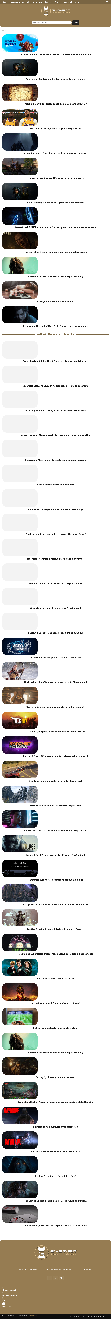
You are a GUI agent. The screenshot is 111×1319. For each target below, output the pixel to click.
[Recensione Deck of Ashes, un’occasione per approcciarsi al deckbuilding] (55, 1090)
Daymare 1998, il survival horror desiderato (55, 1126)
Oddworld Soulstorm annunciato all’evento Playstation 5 (55, 707)
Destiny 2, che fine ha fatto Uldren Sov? (55, 1176)
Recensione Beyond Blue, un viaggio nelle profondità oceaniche (55, 386)
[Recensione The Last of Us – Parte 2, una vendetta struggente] (55, 314)
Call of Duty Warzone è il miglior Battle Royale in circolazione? (55, 410)
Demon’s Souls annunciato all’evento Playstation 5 (55, 805)
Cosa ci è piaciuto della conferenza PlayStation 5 (55, 608)
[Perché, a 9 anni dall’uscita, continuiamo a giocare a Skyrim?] (55, 92)
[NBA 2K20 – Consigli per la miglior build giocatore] (55, 117)
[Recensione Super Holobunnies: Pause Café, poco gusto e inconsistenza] (55, 942)
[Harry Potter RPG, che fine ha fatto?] (55, 967)
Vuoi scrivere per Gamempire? (60, 1269)
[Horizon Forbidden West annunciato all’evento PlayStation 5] (55, 671)
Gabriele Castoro (33, 1316)
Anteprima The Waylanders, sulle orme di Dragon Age (55, 509)
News (4, 2)
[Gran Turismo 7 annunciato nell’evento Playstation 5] (55, 769)
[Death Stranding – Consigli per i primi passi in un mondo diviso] (55, 191)
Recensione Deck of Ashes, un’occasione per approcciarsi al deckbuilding (55, 1102)
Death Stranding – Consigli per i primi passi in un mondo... (55, 202)
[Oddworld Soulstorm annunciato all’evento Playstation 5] (55, 695)
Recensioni (15, 2)
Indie (77, 2)
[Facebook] (99, 1)
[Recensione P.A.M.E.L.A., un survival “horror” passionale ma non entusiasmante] (55, 216)
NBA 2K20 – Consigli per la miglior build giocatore (55, 128)
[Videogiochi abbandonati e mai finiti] (55, 290)
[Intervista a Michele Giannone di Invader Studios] (55, 1140)
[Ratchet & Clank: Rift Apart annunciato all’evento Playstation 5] (55, 745)
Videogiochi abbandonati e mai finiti (55, 301)
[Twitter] (107, 1)
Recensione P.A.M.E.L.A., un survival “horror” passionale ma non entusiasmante (55, 227)
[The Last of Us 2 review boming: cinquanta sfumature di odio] (55, 240)
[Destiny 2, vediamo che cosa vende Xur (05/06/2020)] (55, 1041)
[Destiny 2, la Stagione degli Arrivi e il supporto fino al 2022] (55, 917)
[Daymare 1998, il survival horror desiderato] (55, 1115)
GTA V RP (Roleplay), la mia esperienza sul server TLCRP (55, 731)
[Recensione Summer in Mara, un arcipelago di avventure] (55, 547)
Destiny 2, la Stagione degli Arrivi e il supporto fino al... (55, 929)
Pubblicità (88, 1269)
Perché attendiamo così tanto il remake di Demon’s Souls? (55, 534)
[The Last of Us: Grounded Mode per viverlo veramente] (55, 166)
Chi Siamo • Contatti (27, 1269)
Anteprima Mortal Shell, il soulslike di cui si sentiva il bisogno (55, 153)
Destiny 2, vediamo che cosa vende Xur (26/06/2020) (55, 276)
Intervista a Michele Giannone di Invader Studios (55, 1151)
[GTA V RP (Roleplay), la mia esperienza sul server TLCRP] (55, 720)
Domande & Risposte (43, 2)
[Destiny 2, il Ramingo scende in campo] (55, 1066)
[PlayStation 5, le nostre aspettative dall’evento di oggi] (55, 868)
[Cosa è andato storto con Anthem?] (55, 473)
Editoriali (68, 2)
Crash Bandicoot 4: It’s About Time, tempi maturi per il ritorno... (55, 361)
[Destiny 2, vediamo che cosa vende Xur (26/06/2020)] (55, 265)
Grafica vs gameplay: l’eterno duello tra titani (55, 1028)
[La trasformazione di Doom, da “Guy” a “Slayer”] (55, 992)
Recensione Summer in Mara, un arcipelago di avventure (55, 558)
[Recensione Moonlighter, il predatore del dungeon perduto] (55, 448)
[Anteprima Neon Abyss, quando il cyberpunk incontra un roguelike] (55, 424)
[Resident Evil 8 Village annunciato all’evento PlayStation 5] (55, 843)
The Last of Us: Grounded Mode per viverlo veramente (55, 178)
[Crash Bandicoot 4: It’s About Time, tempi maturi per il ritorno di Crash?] (55, 350)
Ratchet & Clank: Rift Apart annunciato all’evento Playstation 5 (55, 756)
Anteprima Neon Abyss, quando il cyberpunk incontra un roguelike (55, 435)
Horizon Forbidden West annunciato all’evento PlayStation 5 (55, 682)
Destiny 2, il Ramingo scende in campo (55, 1077)
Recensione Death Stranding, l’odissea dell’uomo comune (55, 79)
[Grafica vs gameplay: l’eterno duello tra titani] (55, 1016)
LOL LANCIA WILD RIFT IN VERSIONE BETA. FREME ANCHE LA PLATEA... (56, 54)
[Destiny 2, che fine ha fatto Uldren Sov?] (55, 1164)
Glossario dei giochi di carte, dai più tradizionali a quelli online (55, 1225)
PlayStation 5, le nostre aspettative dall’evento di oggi (55, 880)
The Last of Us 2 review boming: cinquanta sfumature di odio (55, 252)
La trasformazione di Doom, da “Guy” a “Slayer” (55, 1003)
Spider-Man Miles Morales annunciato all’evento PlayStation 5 (55, 830)
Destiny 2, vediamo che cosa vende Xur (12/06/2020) (55, 633)
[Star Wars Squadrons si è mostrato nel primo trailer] (55, 572)
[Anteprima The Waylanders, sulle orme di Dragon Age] (55, 498)
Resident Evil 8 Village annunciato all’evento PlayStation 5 (55, 855)
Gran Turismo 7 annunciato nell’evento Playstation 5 (55, 781)
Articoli (58, 2)
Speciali (25, 2)
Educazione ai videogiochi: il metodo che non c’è (55, 657)
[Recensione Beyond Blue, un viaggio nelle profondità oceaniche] (55, 374)
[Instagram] (103, 1)
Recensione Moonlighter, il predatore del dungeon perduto (55, 460)
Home (4, 30)
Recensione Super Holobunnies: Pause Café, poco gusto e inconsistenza (55, 954)
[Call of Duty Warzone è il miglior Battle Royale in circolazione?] (55, 399)
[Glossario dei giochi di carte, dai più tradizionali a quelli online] (55, 1214)
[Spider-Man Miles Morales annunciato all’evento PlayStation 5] (55, 819)
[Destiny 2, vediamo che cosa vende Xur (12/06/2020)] (55, 621)
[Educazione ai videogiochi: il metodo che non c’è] (55, 646)
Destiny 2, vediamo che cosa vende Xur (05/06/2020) (55, 1052)
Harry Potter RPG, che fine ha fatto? (55, 978)
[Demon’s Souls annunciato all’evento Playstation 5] (55, 794)
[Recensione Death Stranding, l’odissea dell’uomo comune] (55, 67)
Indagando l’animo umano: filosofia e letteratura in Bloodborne (55, 904)
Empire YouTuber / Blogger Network (87, 1316)
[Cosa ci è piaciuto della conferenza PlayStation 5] (55, 596)
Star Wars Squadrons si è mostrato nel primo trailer (55, 583)
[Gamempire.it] (55, 11)
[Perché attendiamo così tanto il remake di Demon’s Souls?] (55, 522)
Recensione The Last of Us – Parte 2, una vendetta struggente (55, 326)
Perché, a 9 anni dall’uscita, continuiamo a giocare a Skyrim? (55, 104)
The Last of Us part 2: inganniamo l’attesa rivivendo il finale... (55, 1201)
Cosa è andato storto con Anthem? (55, 484)
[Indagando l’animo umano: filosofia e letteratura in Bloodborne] (55, 893)
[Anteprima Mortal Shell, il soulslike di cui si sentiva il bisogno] (55, 142)
